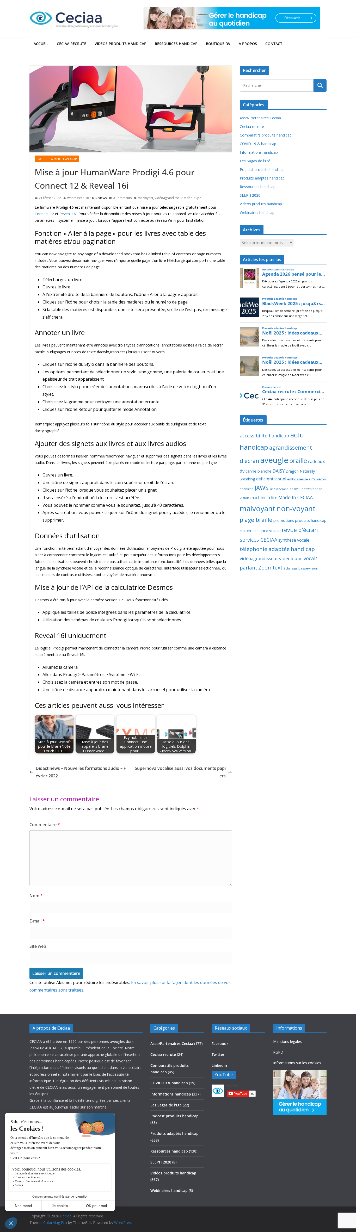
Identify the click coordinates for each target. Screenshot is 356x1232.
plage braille (256, 519)
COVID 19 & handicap (258, 143)
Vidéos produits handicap (120, 43)
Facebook (220, 1043)
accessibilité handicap (264, 435)
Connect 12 (44, 213)
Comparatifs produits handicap (266, 135)
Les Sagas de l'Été (255, 160)
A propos (248, 43)
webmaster (75, 198)
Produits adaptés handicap (57, 159)
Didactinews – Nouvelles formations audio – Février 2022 (81, 772)
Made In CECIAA (295, 497)
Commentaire (44, 824)
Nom (36, 896)
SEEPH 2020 (250, 195)
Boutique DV (218, 43)
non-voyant (296, 508)
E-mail (37, 921)
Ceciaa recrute (71, 43)
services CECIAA (258, 539)
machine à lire (263, 497)
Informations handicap (259, 152)
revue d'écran (300, 530)
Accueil (41, 43)
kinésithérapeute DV (283, 489)
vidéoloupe (192, 198)
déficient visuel (271, 479)
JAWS (261, 488)
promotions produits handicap (300, 520)
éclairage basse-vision (301, 568)
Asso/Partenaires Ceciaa (260, 117)
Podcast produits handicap (262, 169)
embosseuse (297, 479)
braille (298, 460)
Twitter (218, 1054)
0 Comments (122, 198)
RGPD (278, 1052)
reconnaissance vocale (260, 530)
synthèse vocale (293, 540)
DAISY (279, 471)
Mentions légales (287, 1041)
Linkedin (219, 1065)
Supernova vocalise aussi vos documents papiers (180, 772)
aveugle (274, 460)
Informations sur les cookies (297, 1062)
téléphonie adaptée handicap (277, 549)
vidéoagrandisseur (169, 198)
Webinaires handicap (257, 212)
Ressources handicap (176, 43)
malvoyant (145, 198)
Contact (273, 43)
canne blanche (258, 471)
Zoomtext (270, 567)
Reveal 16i (68, 213)
